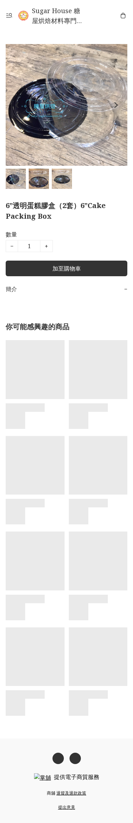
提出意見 (66, 807)
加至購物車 (66, 268)
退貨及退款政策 (71, 793)
